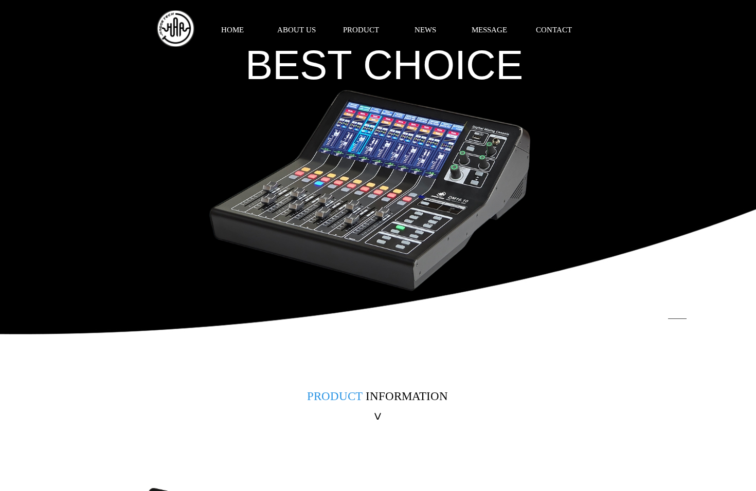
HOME (232, 30)
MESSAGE (489, 30)
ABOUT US (296, 30)
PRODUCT (361, 30)
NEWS (425, 30)
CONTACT (554, 30)
